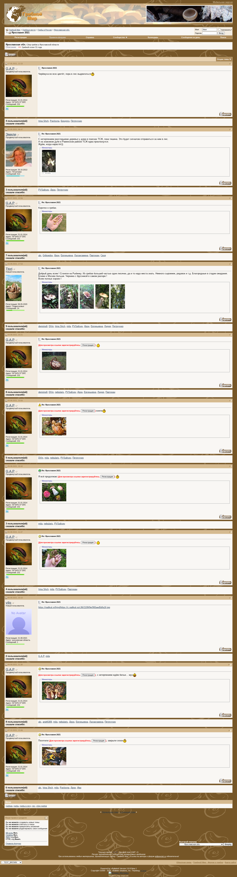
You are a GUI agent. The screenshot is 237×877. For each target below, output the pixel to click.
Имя (197, 29)
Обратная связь (184, 862)
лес (33, 806)
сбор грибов (41, 806)
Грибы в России (45, 30)
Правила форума (57, 37)
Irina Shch (43, 121)
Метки (8, 802)
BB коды (9, 833)
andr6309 (47, 721)
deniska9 (42, 326)
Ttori (9, 269)
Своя (103, 255)
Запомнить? (226, 30)
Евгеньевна (67, 255)
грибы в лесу (25, 806)
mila (69, 326)
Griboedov (48, 255)
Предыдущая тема (110, 812)
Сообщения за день (190, 37)
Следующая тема (127, 812)
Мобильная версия (223, 2)
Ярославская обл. (62, 30)
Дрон (53, 189)
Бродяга (65, 121)
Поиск (223, 37)
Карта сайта (230, 862)
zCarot (143, 871)
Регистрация (21, 37)
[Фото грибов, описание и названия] (189, 21)
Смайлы (9, 835)
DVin (51, 326)
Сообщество (119, 37)
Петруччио (76, 121)
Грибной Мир (14, 30)
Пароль (198, 33)
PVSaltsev (43, 189)
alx (39, 255)
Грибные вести (29, 30)
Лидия (107, 326)
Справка (90, 37)
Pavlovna (54, 121)
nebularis (59, 392)
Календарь (153, 37)
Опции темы (223, 59)
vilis (8, 602)
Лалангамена (81, 255)
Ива (79, 787)
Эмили (11, 134)
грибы (16, 806)
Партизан (94, 255)
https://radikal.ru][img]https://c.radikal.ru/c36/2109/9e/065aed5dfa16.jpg (74, 607)
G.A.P (10, 68)
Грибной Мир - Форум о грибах (208, 862)
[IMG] (8, 837)
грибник (9, 806)
